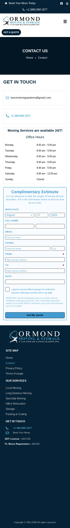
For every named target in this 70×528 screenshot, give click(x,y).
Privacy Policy (14, 368)
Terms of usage (14, 373)
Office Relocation (16, 403)
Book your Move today (22, 3)
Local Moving (13, 388)
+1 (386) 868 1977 (37, 9)
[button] (65, 22)
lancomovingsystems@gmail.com (31, 97)
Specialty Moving (16, 398)
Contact (10, 363)
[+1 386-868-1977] (7, 116)
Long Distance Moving (19, 393)
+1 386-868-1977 (21, 115)
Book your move (21, 432)
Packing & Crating (16, 414)
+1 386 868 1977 (22, 428)
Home (9, 357)
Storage (10, 409)
